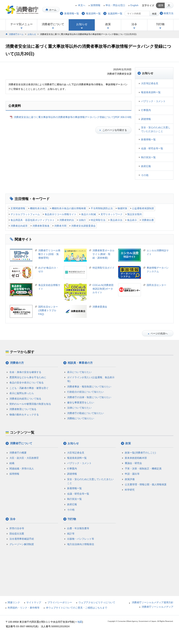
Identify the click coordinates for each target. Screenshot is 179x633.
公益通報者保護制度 (143, 208)
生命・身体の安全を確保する (25, 372)
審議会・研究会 (133, 463)
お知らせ (81, 24)
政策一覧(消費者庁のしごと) (140, 452)
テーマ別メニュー (21, 24)
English (134, 5)
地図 (79, 621)
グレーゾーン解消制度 (21, 544)
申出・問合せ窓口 (115, 5)
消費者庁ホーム (16, 34)
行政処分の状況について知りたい (85, 391)
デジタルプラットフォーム (25, 214)
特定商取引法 (98, 220)
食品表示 (132, 220)
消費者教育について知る (22, 409)
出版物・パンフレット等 (80, 538)
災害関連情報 (17, 208)
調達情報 (146, 119)
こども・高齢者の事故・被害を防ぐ (29, 388)
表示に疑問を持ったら (21, 393)
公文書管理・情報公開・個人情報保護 (145, 484)
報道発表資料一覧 (151, 92)
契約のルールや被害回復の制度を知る (30, 403)
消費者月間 (60, 225)
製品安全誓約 (134, 214)
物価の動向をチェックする (24, 414)
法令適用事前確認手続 (21, 538)
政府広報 (146, 166)
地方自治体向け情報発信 (80, 544)
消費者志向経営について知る (25, 398)
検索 (154, 13)
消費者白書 (148, 220)
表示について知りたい (79, 372)
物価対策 (122, 208)
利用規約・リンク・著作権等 (24, 607)
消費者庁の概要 (18, 452)
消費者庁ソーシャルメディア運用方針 (152, 602)
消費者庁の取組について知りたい (85, 413)
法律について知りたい (79, 407)
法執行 (82, 220)
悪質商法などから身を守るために (27, 377)
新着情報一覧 (148, 139)
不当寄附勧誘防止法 (102, 208)
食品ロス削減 (88, 214)
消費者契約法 (66, 220)
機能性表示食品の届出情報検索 (69, 208)
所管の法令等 (16, 528)
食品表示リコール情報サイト (60, 214)
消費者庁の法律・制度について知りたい (89, 397)
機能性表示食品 (38, 208)
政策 (108, 24)
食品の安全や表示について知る (26, 382)
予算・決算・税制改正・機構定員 (143, 468)
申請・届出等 (132, 473)
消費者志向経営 (19, 225)
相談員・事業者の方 (80, 362)
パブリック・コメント (153, 101)
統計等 (70, 533)
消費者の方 (17, 362)
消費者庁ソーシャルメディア (157, 606)
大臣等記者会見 (149, 83)
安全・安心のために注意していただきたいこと (155, 129)
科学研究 (130, 489)
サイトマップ (33, 602)
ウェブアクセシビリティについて (96, 602)
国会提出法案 (16, 533)
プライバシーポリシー (60, 602)
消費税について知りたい (80, 418)
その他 (144, 175)
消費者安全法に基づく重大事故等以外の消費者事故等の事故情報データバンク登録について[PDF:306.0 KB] (72, 117)
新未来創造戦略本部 (136, 457)
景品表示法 (116, 220)
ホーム (52, 9)
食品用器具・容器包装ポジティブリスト (32, 220)
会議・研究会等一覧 (152, 148)
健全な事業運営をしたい (80, 402)
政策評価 (130, 479)
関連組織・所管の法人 (21, 468)
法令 (134, 24)
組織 (11, 463)
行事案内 (146, 110)
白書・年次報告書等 (78, 528)
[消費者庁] (22, 9)
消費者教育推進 (40, 225)
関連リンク (14, 602)
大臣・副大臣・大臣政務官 (24, 457)
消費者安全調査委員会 (83, 225)
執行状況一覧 (148, 157)
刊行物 (160, 24)
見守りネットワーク (112, 214)
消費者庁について (53, 24)
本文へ (81, 5)
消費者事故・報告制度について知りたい (89, 386)
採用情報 (95, 5)
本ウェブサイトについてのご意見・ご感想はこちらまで (76, 607)
